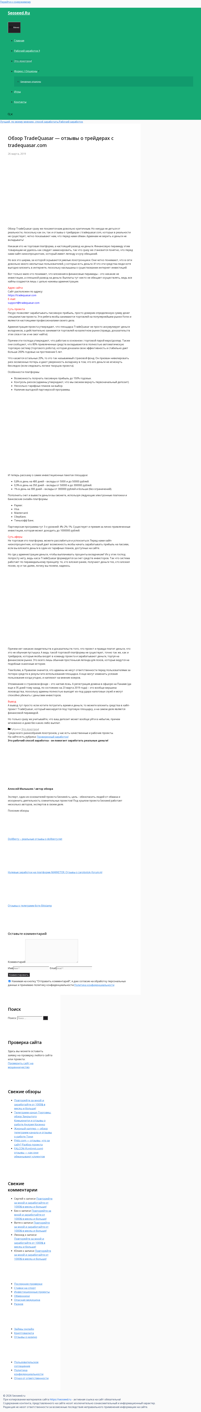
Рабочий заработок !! (27, 51)
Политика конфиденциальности (94, 985)
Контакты (20, 102)
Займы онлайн (24, 1329)
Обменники (22, 1296)
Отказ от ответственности (31, 1378)
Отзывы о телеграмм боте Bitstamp (30, 905)
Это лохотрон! (23, 61)
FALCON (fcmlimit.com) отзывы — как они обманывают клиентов (29, 1152)
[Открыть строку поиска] (10, 114)
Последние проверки (28, 1284)
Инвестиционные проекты (32, 1292)
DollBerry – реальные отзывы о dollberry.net (35, 839)
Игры (17, 91)
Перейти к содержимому (15, 2)
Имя (10, 968)
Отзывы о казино (25, 1337)
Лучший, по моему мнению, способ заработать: (29, 121)
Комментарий (16, 962)
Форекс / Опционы (25, 71)
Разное (18, 1304)
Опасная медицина (27, 1300)
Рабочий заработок (71, 121)
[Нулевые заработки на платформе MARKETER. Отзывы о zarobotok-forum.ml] (24, 868)
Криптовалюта (24, 1333)
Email (53, 968)
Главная (19, 40)
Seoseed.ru (19, 12)
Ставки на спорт (25, 1288)
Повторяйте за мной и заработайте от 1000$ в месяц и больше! (29, 1104)
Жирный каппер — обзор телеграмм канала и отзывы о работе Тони (33, 1132)
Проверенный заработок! (52, 736)
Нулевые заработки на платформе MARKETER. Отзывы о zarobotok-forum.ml (55, 872)
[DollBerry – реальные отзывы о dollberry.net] (24, 835)
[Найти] (45, 1018)
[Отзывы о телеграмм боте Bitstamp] (24, 902)
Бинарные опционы (30, 81)
